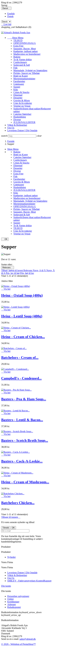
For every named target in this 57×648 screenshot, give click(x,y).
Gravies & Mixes (21, 100)
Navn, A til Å (39, 270)
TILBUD (17, 40)
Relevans (7, 267)
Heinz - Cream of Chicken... (23, 337)
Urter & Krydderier (22, 103)
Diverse (17, 119)
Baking (16, 56)
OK (4, 239)
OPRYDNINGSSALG (24, 43)
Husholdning (19, 117)
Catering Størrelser (22, 114)
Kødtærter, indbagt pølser (25, 51)
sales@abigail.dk (27, 639)
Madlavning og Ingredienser (26, 54)
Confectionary (20, 62)
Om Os (10, 127)
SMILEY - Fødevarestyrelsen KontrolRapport (29, 580)
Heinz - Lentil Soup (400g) (21, 316)
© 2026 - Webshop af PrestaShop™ (18, 644)
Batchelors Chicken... (18, 503)
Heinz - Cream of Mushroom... (25, 482)
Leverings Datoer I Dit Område (22, 130)
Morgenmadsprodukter (24, 78)
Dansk (10, 16)
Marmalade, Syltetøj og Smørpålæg (30, 70)
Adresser (11, 604)
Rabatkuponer (14, 607)
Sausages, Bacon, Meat (24, 48)
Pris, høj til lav (27, 273)
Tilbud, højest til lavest (12, 270)
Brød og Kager (20, 76)
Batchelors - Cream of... (19, 357)
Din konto (6, 586)
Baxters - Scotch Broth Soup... (24, 440)
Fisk (15, 67)
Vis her (5, 289)
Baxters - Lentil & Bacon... (22, 420)
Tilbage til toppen (10, 517)
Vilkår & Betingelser (17, 125)
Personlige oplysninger (18, 596)
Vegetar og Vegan (21, 106)
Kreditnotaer (13, 601)
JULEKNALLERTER (24, 122)
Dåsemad (17, 95)
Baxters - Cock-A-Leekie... (22, 461)
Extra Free (18, 46)
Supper (16, 87)
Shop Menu (15, 37)
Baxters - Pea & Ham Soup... (23, 399)
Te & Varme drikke (22, 59)
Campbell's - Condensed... (21, 378)
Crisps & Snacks (21, 92)
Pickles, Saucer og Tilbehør (26, 73)
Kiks (15, 89)
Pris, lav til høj (13, 273)
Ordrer (10, 599)
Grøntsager (18, 84)
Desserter (17, 97)
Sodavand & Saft (21, 65)
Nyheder (11, 557)
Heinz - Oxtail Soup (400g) (22, 295)
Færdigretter (19, 81)
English (11, 13)
